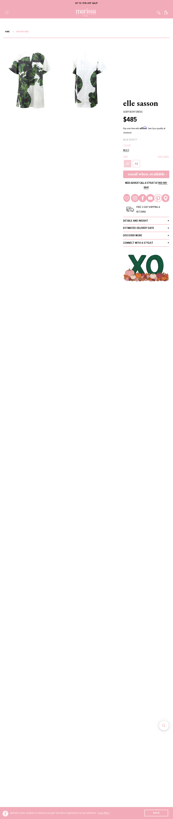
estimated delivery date (138, 228)
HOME (7, 32)
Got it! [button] (156, 812)
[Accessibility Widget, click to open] (5, 813)
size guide (163, 157)
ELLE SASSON (140, 103)
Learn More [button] (104, 813)
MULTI (126, 150)
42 (136, 163)
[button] (7, 12)
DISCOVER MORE (132, 235)
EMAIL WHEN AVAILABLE (146, 174)
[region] (86, 3)
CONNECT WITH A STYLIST (138, 243)
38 (127, 163)
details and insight (135, 220)
